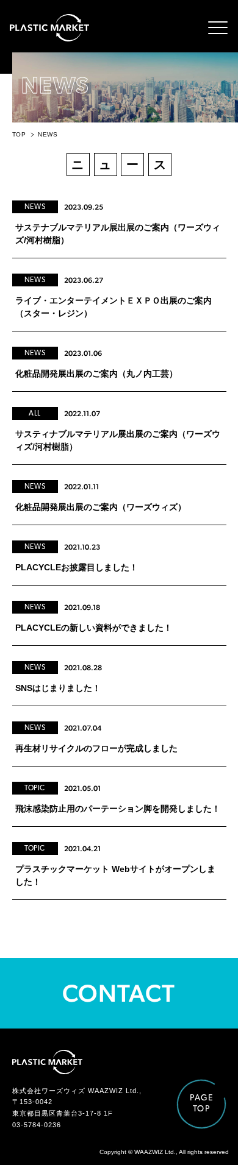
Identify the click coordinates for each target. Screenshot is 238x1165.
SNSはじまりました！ (58, 688)
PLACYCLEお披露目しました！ (76, 567)
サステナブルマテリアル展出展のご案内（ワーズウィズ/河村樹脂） (117, 233)
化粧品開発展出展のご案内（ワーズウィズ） (100, 507)
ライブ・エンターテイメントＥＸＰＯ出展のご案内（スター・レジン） (113, 307)
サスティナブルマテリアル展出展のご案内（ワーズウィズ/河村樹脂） (117, 440)
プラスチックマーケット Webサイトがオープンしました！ (115, 875)
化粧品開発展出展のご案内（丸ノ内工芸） (96, 373)
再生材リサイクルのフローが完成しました (96, 748)
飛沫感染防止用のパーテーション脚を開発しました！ (117, 808)
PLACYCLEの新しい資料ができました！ (93, 627)
